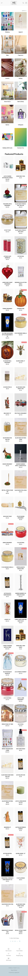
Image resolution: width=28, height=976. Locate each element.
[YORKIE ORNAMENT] (7, 298)
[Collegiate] (21, 114)
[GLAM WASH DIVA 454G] (21, 479)
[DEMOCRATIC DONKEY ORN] (7, 919)
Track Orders (19, 950)
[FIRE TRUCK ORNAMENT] (21, 402)
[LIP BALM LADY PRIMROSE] (7, 245)
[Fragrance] (21, 44)
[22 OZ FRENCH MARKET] (21, 661)
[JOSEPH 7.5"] (7, 609)
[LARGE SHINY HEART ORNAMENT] (7, 271)
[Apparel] (21, 21)
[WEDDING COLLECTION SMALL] (21, 271)
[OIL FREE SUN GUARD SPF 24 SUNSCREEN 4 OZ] (7, 322)
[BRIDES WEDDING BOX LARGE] (7, 738)
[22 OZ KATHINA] (7, 687)
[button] (14, 3)
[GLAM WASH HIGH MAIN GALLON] (7, 764)
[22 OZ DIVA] (21, 713)
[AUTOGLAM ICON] (21, 764)
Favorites (8, 955)
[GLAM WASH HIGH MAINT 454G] (21, 893)
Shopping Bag (19, 955)
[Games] (7, 114)
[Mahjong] (7, 21)
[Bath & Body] (21, 91)
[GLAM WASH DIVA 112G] (7, 893)
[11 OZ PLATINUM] (21, 867)
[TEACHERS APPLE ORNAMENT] (7, 193)
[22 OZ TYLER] (7, 219)
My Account (8, 950)
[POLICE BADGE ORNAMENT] (21, 505)
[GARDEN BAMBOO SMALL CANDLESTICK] (21, 453)
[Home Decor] (7, 91)
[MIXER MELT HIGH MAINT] (21, 635)
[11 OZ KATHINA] (21, 532)
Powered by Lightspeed (14, 972)
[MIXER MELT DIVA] (21, 165)
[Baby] (7, 44)
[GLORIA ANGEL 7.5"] (21, 843)
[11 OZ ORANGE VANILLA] (7, 556)
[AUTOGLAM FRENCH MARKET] (21, 816)
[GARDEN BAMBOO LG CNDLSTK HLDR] (21, 582)
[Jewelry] (7, 67)
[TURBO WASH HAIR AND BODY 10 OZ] (21, 609)
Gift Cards (8, 960)
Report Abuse (14, 970)
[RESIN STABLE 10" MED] (7, 713)
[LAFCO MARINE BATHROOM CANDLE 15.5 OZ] (7, 165)
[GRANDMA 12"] (7, 816)
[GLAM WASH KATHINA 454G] (21, 427)
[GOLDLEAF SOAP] (7, 505)
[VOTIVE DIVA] (21, 245)
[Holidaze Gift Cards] (7, 137)
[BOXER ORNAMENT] (7, 453)
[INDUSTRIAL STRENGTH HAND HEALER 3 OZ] (7, 867)
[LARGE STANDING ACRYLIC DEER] (7, 635)
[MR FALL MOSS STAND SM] (7, 479)
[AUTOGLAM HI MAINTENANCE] (7, 582)
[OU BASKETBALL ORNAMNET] (7, 350)
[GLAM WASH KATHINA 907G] (7, 790)
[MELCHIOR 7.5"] (7, 402)
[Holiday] (21, 67)
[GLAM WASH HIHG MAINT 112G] (21, 376)
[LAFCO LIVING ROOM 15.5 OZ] (21, 790)
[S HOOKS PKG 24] (7, 376)
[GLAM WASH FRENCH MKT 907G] (21, 219)
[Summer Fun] (21, 137)
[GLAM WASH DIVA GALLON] (7, 427)
